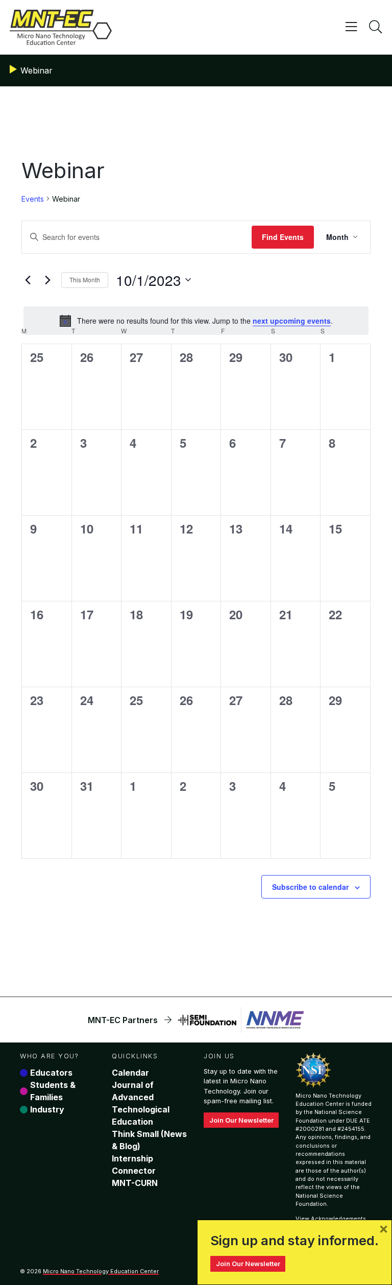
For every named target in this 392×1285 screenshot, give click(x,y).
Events (32, 199)
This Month (84, 279)
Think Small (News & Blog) (149, 1140)
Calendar (130, 1073)
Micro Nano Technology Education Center (101, 1271)
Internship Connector (134, 1164)
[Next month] (47, 280)
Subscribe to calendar (310, 887)
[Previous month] (27, 280)
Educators (51, 1073)
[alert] (196, 320)
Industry (47, 1109)
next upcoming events (292, 321)
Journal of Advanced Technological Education (140, 1103)
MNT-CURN (135, 1183)
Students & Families (53, 1091)
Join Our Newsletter (241, 1120)
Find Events (283, 237)
